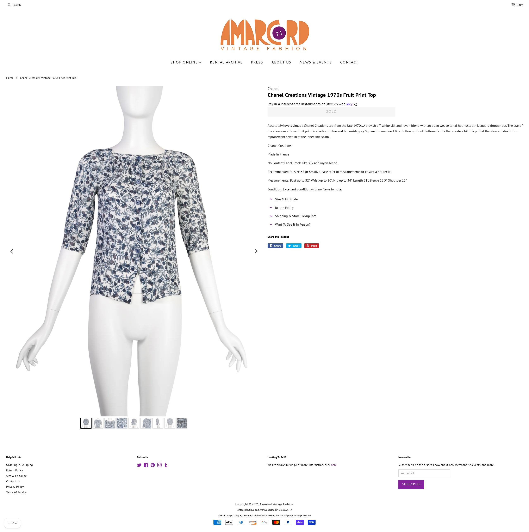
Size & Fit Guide (16, 476)
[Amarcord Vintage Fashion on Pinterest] (152, 466)
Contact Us (13, 481)
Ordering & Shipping (19, 465)
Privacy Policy (15, 487)
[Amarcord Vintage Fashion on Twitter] (139, 466)
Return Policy (14, 470)
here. (334, 465)
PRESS (257, 62)
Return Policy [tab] (284, 208)
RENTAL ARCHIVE (226, 62)
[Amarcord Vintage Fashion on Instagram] (159, 466)
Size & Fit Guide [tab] (286, 199)
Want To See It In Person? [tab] (293, 224)
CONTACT (349, 62)
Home (9, 78)
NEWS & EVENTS (316, 62)
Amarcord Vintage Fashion (276, 504)
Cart (519, 5)
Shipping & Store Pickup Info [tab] (296, 216)
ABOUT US (281, 62)
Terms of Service (16, 492)
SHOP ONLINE (184, 62)
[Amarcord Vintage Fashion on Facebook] (146, 466)
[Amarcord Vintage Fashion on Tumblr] (166, 466)
